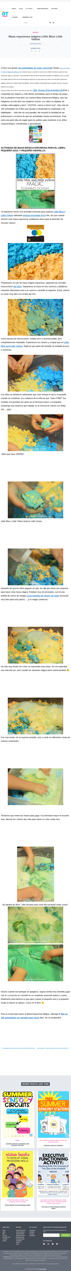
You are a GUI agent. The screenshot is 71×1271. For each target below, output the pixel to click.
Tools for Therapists (20, 1230)
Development (15, 1199)
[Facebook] (44, 1244)
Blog (21, 8)
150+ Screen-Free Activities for (48, 90)
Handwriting (19, 1240)
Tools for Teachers (20, 1232)
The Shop (54, 8)
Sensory (17, 1140)
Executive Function (20, 1235)
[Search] (33, 22)
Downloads (32, 1235)
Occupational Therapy (14, 1201)
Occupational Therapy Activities (56, 1140)
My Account (32, 1230)
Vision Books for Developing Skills (17, 1205)
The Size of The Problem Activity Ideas (53, 1207)
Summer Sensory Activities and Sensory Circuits (17, 1144)
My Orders (32, 1232)
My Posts (32, 1233)
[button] (32, 51)
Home (4, 1230)
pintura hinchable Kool (34, 215)
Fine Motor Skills (20, 1237)
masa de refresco (13, 72)
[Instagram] (48, 1244)
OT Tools (29, 8)
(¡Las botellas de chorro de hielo (43, 596)
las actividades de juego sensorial (35, 68)
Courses (15, 17)
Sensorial (35, 32)
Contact (4, 1240)
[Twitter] (57, 1244)
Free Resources (42, 8)
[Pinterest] (53, 1244)
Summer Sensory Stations (53, 1145)
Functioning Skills (20, 1238)
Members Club (27, 17)
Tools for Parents (20, 1233)
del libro (17, 286)
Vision (17, 1244)
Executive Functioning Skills (55, 1199)
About (14, 8)
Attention (9, 1199)
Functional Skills (23, 1199)
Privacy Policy (42, 1269)
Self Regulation (56, 1203)
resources (23, 1201)
